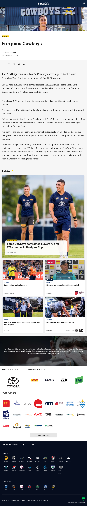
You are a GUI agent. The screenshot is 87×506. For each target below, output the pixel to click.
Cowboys (5, 36)
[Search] (84, 3)
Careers (23, 500)
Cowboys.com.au (9, 52)
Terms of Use (5, 500)
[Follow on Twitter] (28, 445)
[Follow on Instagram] (33, 445)
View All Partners (43, 435)
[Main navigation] (3, 3)
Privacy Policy (15, 500)
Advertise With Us (44, 500)
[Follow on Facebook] (23, 445)
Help (28, 500)
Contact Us (34, 500)
